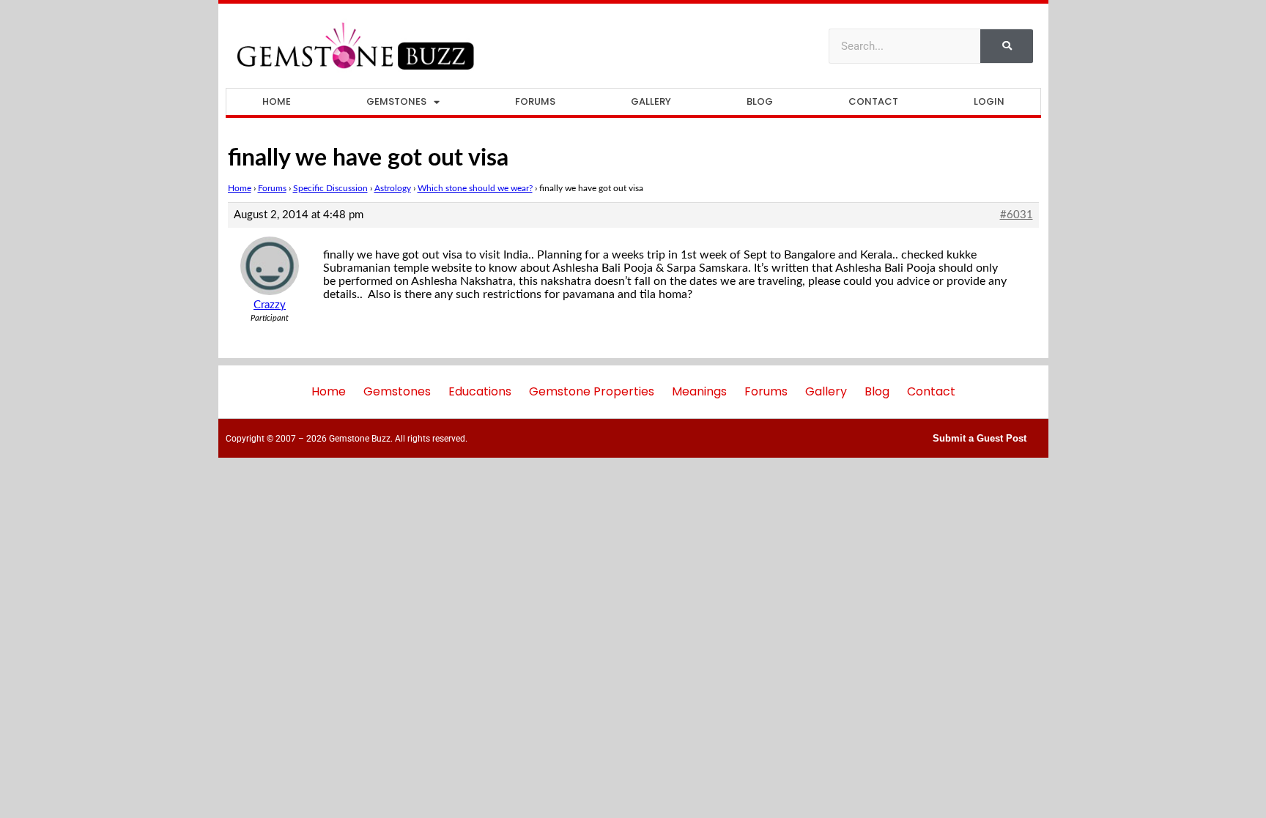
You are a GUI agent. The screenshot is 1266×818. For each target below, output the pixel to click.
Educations (479, 391)
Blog (760, 101)
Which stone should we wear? (475, 188)
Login (989, 101)
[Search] (1006, 46)
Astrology (392, 188)
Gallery (651, 101)
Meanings (699, 391)
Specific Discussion (330, 188)
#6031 (1016, 214)
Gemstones (396, 101)
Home (276, 101)
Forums (535, 101)
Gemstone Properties (591, 391)
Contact (873, 101)
